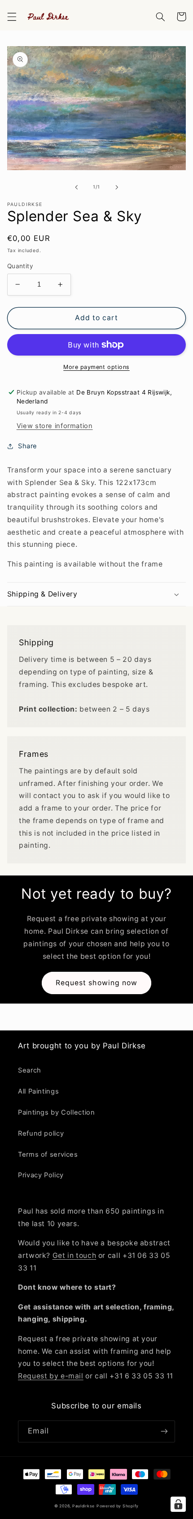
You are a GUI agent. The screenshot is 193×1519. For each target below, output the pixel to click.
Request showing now (96, 982)
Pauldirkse (83, 1506)
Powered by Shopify (117, 1506)
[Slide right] (117, 187)
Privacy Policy (41, 1175)
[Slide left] (76, 187)
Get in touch (74, 1255)
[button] (11, 16)
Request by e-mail (50, 1376)
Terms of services (48, 1154)
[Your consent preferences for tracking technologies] (178, 1504)
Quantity (20, 266)
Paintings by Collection (56, 1112)
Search (29, 1070)
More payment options (96, 367)
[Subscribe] (164, 1431)
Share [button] (27, 446)
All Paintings (38, 1091)
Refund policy (41, 1133)
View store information (55, 426)
